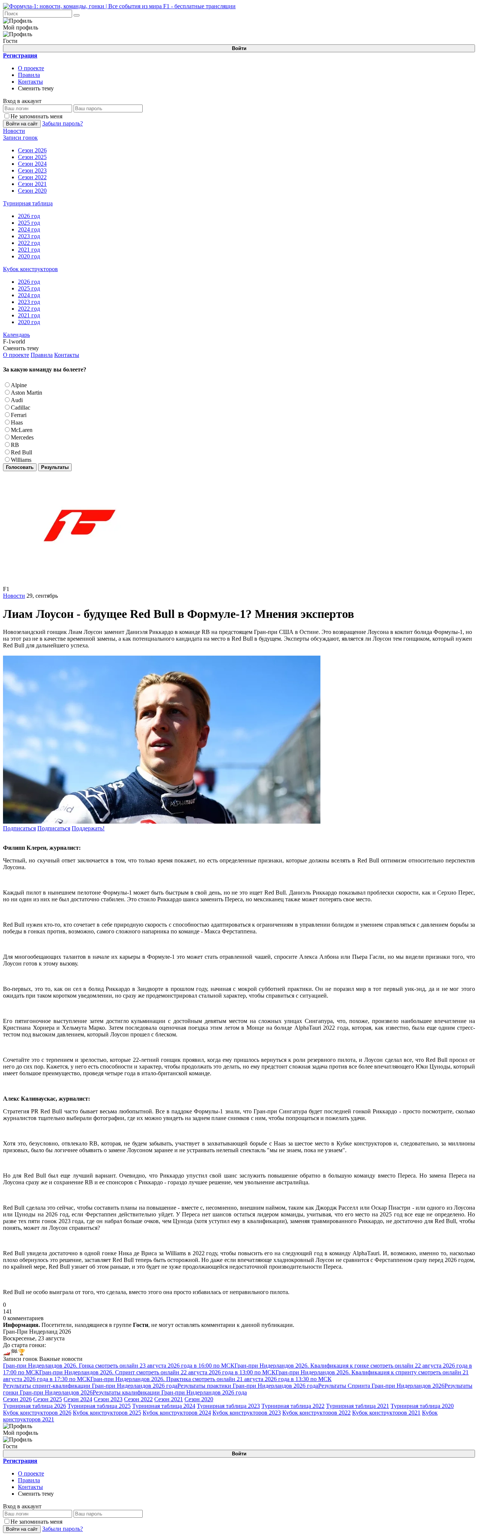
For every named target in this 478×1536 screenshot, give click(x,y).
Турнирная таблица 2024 (163, 1406)
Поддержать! (88, 828)
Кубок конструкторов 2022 (316, 1412)
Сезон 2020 (198, 1399)
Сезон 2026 (17, 1399)
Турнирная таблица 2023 (228, 1406)
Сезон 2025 (47, 1399)
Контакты (30, 81)
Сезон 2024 (77, 1399)
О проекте (31, 68)
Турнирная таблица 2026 (34, 1406)
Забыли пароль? (62, 123)
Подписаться (19, 828)
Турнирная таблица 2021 (357, 1406)
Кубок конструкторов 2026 (37, 1412)
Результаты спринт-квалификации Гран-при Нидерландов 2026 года (90, 1386)
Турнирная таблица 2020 (422, 1406)
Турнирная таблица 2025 (99, 1406)
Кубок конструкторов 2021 (386, 1412)
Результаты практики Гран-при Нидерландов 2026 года (247, 1386)
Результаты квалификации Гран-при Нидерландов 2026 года (170, 1392)
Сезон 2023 (108, 1399)
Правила (29, 75)
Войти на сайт (22, 124)
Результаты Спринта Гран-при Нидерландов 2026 (381, 1386)
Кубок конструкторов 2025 (107, 1412)
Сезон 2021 (168, 1399)
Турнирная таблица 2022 (293, 1406)
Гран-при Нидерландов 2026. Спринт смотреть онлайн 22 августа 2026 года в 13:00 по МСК (157, 1372)
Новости (14, 596)
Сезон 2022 (138, 1399)
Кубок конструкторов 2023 (246, 1412)
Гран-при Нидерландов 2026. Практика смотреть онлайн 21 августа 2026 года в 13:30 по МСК (211, 1379)
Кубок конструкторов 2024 (177, 1412)
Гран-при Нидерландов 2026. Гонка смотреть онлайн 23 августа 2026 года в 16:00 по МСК (119, 1365)
